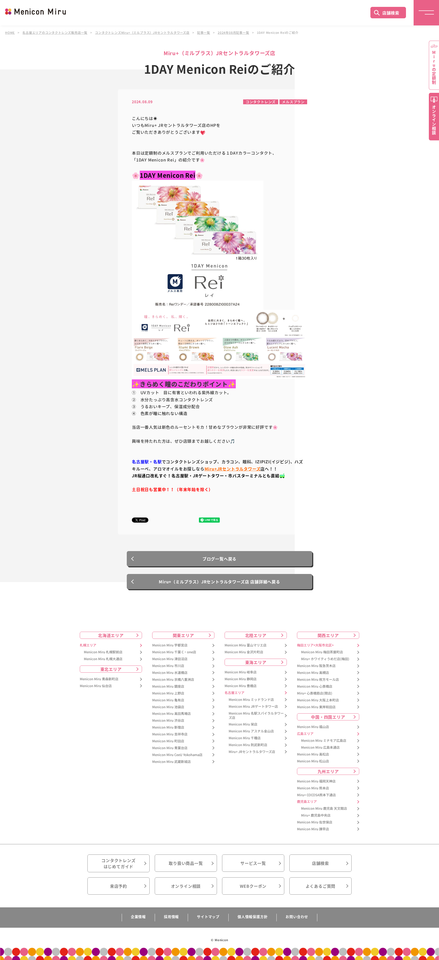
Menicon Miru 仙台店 (96, 686)
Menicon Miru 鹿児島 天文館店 (324, 808)
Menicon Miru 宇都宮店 (169, 645)
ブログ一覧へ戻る (219, 559)
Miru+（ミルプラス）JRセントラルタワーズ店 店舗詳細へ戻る (219, 582)
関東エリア (183, 635)
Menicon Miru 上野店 (168, 693)
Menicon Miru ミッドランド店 (251, 700)
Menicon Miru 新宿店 (168, 727)
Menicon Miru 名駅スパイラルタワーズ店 (256, 715)
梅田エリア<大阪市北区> (315, 645)
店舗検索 (390, 13)
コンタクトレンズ (261, 101)
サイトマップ (208, 916)
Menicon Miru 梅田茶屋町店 (322, 652)
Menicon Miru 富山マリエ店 (245, 645)
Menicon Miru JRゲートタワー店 (253, 706)
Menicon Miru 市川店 (168, 666)
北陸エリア (255, 635)
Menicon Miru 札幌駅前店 (103, 652)
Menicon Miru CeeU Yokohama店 (177, 755)
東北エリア (111, 669)
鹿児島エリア (307, 802)
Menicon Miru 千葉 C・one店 (174, 652)
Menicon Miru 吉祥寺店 (169, 734)
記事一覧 (203, 33)
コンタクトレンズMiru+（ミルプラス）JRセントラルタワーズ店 (142, 33)
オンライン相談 (186, 886)
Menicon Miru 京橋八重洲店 (173, 679)
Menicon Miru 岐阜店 (241, 672)
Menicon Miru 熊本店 (313, 788)
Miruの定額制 (434, 67)
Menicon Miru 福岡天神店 (316, 781)
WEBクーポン (253, 886)
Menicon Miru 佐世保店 (314, 822)
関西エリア (328, 635)
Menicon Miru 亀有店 (168, 700)
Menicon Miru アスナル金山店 (251, 731)
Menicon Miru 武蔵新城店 (171, 762)
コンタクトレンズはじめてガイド (118, 863)
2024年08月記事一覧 (233, 33)
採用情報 (171, 916)
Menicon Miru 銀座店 (168, 686)
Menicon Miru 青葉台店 (169, 748)
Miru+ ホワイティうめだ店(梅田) (325, 659)
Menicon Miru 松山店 (313, 761)
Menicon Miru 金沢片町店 (244, 652)
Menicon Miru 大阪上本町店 (318, 700)
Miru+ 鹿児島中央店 (316, 815)
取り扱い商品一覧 (186, 863)
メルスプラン (293, 101)
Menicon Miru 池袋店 (168, 707)
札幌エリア (88, 645)
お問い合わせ (297, 916)
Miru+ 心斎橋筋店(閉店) (314, 693)
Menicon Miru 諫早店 (313, 829)
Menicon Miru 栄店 (243, 724)
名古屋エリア (234, 693)
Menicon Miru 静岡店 (241, 679)
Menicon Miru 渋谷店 (168, 720)
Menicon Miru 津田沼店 (169, 659)
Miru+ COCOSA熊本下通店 (316, 795)
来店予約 (118, 886)
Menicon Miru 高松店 (313, 754)
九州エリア (328, 771)
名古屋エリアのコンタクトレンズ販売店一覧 (54, 33)
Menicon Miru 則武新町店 (248, 745)
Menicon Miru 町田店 (168, 741)
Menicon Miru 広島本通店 (320, 747)
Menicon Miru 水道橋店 (169, 673)
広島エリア (305, 734)
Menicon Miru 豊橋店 (241, 686)
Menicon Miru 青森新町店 (99, 679)
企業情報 (138, 916)
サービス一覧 (253, 863)
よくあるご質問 (321, 886)
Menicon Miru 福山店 (313, 727)
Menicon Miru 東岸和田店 (316, 707)
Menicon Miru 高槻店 (313, 673)
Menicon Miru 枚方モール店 (318, 679)
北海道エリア (111, 635)
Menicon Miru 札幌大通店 (103, 659)
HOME (10, 33)
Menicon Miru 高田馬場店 (171, 714)
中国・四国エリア (328, 717)
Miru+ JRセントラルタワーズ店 (252, 752)
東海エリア (255, 662)
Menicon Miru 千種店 (245, 738)
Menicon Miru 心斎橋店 (314, 686)
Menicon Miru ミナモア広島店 (323, 741)
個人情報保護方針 (253, 916)
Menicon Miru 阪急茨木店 (316, 666)
